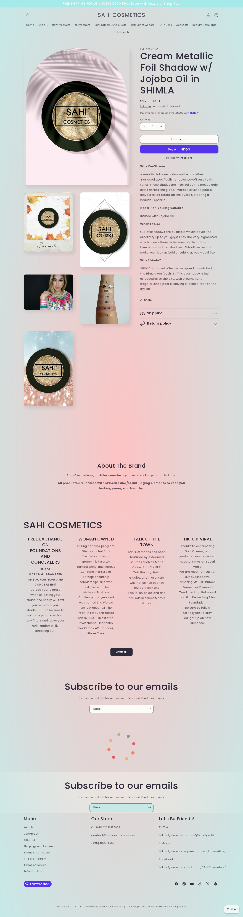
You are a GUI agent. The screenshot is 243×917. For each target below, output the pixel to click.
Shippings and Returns (38, 846)
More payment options (179, 157)
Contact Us (31, 833)
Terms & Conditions (37, 852)
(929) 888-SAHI (102, 843)
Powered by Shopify (96, 906)
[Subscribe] (149, 709)
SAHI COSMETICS (75, 906)
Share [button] (148, 300)
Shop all (121, 652)
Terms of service (156, 906)
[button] (27, 15)
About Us (30, 840)
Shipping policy (177, 906)
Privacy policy (136, 906)
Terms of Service (35, 865)
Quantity (145, 119)
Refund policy (33, 871)
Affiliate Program (35, 859)
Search (28, 827)
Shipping (145, 106)
